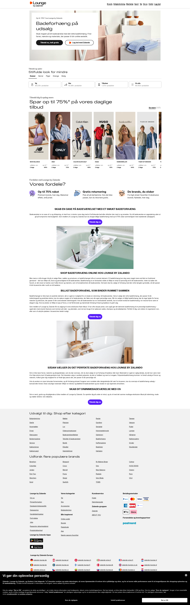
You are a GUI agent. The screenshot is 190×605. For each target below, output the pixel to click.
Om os (32, 498)
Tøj (62, 498)
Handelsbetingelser (36, 514)
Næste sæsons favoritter (70, 535)
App (62, 531)
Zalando (95, 511)
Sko (62, 502)
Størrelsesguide (97, 502)
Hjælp (94, 498)
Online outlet (65, 519)
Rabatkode (65, 527)
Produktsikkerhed (36, 530)
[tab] (33, 76)
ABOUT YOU (96, 515)
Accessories (65, 506)
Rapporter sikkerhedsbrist (39, 526)
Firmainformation (36, 502)
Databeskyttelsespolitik (38, 506)
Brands (63, 523)
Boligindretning (66, 510)
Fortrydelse (34, 518)
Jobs (31, 522)
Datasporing (34, 510)
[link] (157, 4)
